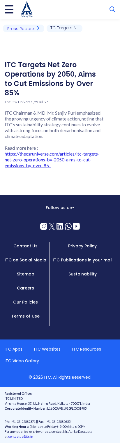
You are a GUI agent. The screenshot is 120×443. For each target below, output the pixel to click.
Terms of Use (25, 316)
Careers (25, 288)
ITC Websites (47, 349)
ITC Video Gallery (22, 361)
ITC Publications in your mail (82, 260)
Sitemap (25, 274)
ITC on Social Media (25, 260)
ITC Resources (86, 349)
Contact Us (25, 246)
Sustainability (82, 274)
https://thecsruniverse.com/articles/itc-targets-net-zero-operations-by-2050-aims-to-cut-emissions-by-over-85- (52, 159)
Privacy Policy (82, 246)
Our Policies (25, 302)
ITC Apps (13, 349)
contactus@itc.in (20, 436)
